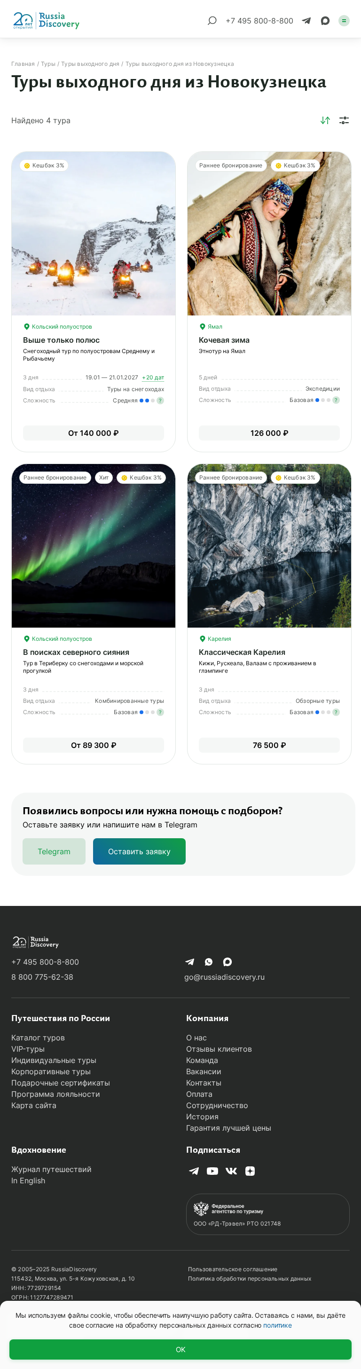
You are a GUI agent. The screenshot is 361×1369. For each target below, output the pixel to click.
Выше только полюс (61, 340)
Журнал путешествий (51, 1169)
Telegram (54, 851)
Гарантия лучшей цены (228, 1128)
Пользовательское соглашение (232, 1269)
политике (277, 1325)
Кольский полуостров (61, 326)
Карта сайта (33, 1105)
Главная (23, 63)
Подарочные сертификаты (60, 1082)
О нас (196, 1037)
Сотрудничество (217, 1105)
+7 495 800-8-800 (45, 962)
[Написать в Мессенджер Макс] (325, 20)
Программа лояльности (55, 1094)
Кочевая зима (224, 340)
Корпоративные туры (51, 1071)
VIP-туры (28, 1049)
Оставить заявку (139, 851)
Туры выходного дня (90, 63)
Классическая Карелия (242, 652)
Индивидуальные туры (53, 1060)
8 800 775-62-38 (42, 977)
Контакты (203, 1082)
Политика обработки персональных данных (249, 1278)
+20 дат (153, 377)
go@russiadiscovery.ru (224, 977)
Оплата (199, 1094)
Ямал (214, 326)
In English (28, 1180)
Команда (202, 1060)
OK (181, 1349)
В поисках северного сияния (76, 652)
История (202, 1116)
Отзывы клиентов (219, 1049)
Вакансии (203, 1071)
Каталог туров (38, 1037)
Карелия (218, 638)
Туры (48, 63)
